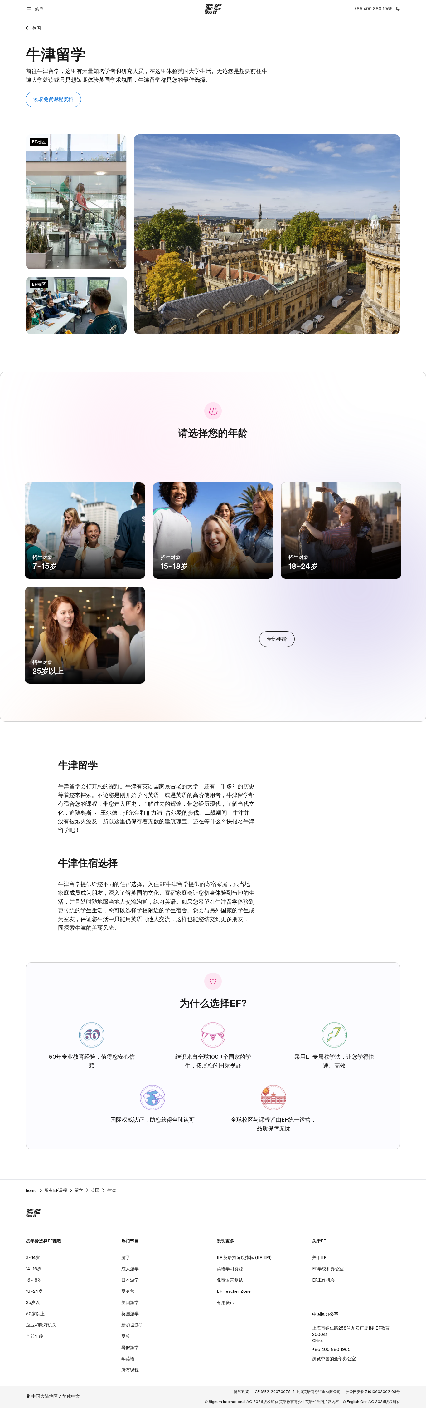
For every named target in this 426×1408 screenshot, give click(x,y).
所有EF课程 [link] (55, 1190)
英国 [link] (95, 1190)
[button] (36, 8)
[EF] (213, 9)
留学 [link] (79, 1190)
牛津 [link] (111, 1190)
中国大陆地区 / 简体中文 (55, 1396)
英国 (36, 28)
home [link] (31, 1190)
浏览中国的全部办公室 (334, 1358)
